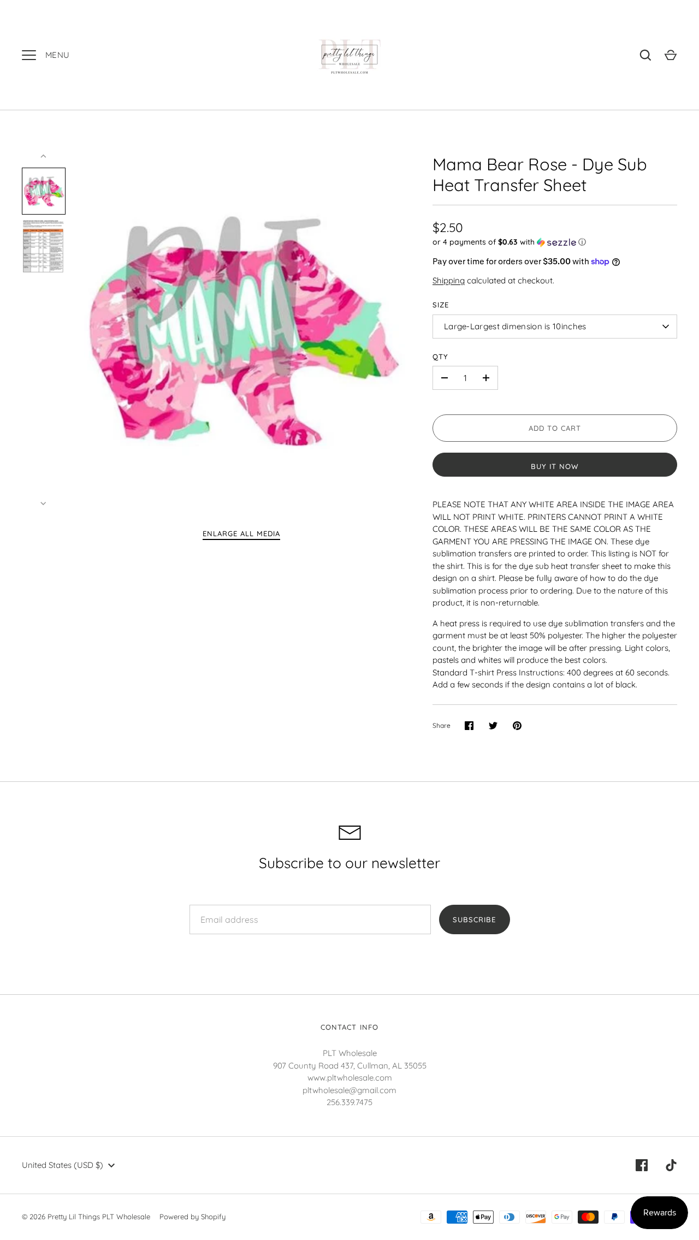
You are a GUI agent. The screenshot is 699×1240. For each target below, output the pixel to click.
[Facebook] (642, 1165)
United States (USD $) (62, 1165)
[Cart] (671, 55)
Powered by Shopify (192, 1216)
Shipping (449, 280)
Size (441, 304)
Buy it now (555, 466)
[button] (555, 242)
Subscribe (474, 919)
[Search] (645, 55)
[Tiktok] (671, 1165)
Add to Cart (555, 428)
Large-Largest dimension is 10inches (515, 326)
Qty (440, 356)
